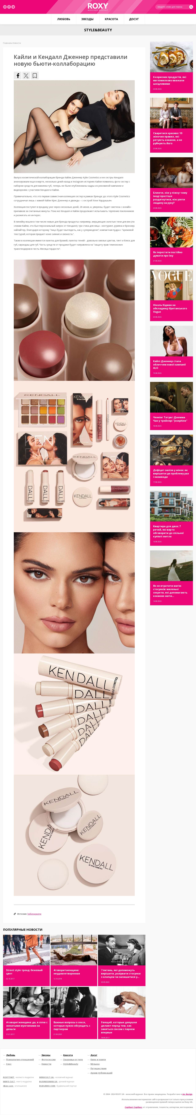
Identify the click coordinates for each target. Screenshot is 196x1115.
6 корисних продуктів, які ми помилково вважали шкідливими (169, 80)
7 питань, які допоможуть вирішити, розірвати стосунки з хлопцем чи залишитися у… (121, 973)
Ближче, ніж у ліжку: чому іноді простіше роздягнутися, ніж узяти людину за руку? (170, 198)
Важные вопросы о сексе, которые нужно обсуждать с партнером (72, 1026)
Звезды (87, 19)
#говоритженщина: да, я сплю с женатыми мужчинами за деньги (26, 1026)
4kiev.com (15, 1085)
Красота (111, 19)
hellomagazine (34, 913)
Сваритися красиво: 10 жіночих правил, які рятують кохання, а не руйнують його (167, 138)
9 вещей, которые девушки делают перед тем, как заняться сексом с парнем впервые (119, 1027)
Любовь (63, 19)
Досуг (134, 19)
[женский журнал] (98, 7)
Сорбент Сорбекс (133, 1107)
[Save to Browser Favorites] (35, 75)
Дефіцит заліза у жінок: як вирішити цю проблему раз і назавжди (171, 473)
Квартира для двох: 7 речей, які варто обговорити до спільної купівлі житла (168, 531)
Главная (7, 43)
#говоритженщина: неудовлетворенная (67, 971)
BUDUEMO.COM (58, 1085)
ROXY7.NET (18, 1077)
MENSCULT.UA (56, 1077)
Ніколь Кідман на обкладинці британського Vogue (170, 308)
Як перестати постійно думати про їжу (167, 254)
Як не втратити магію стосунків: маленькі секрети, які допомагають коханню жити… (170, 591)
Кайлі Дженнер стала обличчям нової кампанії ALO (169, 364)
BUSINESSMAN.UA (56, 1081)
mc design (187, 1094)
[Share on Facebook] (17, 75)
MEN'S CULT (17, 1081)
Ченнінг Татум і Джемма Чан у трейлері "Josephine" (170, 419)
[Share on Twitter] (26, 75)
